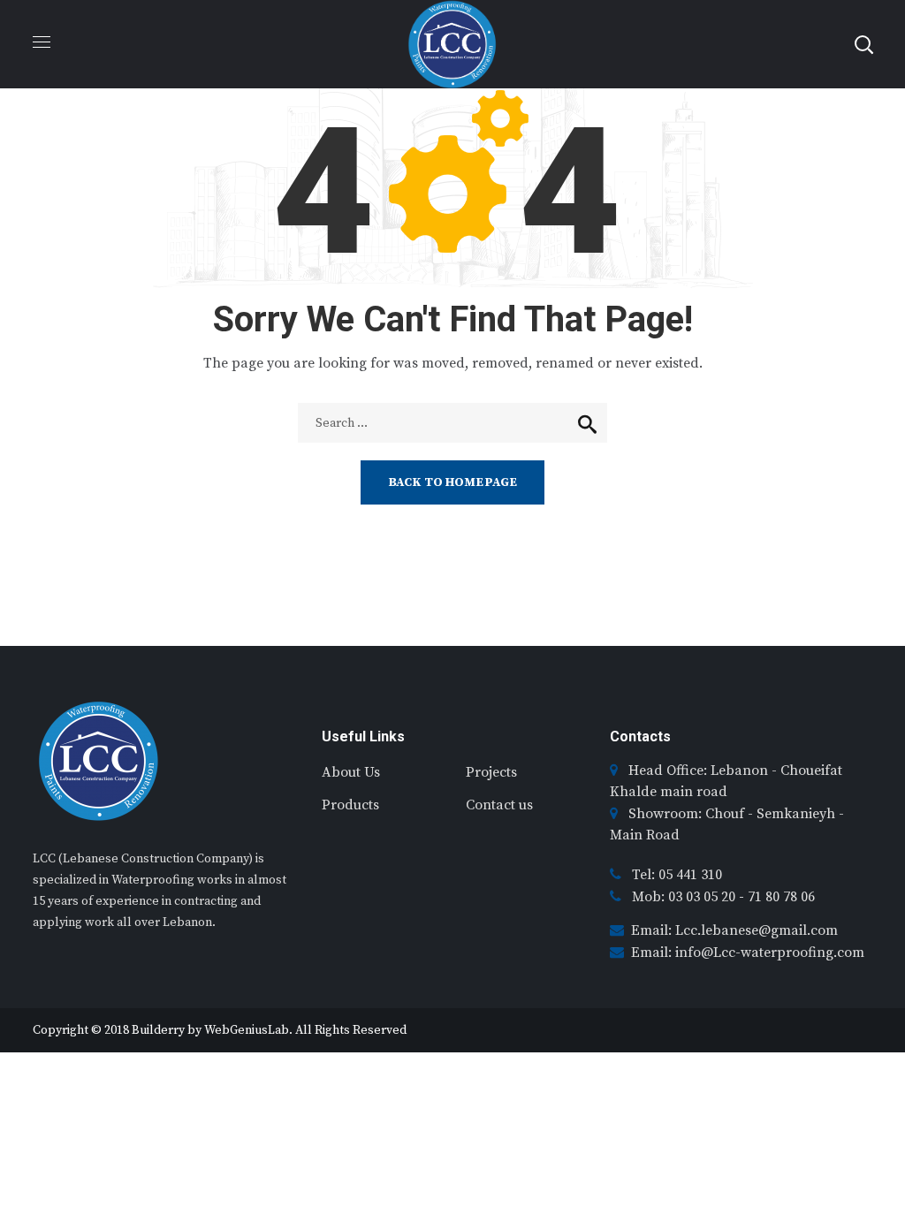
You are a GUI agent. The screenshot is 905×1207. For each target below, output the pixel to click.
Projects (491, 772)
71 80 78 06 (781, 897)
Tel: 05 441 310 (677, 875)
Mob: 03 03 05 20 (685, 897)
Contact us (499, 805)
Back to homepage (452, 482)
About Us (351, 772)
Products (350, 805)
